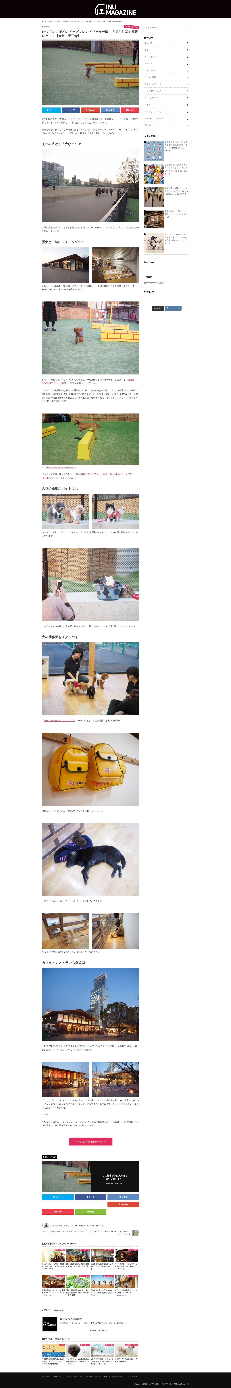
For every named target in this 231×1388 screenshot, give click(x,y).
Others (148, 125)
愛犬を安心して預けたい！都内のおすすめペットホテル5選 (176, 214)
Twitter (94, 1330)
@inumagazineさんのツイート (156, 283)
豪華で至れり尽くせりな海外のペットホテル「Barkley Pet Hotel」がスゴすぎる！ (176, 191)
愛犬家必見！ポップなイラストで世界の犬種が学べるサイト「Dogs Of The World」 (176, 146)
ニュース (148, 43)
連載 (146, 50)
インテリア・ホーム (153, 91)
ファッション (150, 70)
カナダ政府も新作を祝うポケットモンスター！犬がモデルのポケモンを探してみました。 (176, 169)
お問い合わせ (117, 1376)
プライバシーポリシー (73, 1376)
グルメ (147, 104)
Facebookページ (120, 474)
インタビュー (150, 56)
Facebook (104, 1330)
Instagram (46, 477)
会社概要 (45, 1376)
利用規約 (56, 1376)
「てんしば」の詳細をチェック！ (89, 1141)
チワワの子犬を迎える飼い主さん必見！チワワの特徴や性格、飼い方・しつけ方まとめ (176, 238)
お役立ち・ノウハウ (153, 111)
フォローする (174, 308)
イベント (148, 63)
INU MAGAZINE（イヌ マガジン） (160, 1384)
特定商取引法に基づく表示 (96, 1376)
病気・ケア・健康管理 (154, 118)
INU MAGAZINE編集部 (70, 1319)
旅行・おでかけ (55, 21)
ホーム (45, 21)
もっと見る (157, 308)
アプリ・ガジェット (153, 84)
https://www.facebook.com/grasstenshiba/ (60, 467)
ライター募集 (132, 1376)
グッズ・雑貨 (150, 77)
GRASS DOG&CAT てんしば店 (90, 474)
